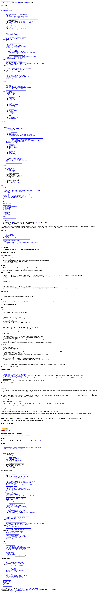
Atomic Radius (12, 97)
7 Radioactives (12, 151)
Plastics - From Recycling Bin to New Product (15, 75)
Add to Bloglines (6, 213)
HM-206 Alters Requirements (12, 161)
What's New (4, 187)
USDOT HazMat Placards (11, 142)
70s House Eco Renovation (9, 168)
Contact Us (5, 584)
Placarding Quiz (12, 155)
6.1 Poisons (11, 150)
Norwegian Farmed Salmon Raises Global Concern (19, 29)
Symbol (10, 116)
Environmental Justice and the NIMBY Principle (16, 50)
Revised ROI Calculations (14, 182)
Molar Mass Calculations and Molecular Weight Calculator (18, 87)
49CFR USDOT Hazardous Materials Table (15, 141)
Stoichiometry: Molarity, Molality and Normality (16, 88)
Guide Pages (11, 133)
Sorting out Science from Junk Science (14, 58)
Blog (2, 185)
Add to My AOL (6, 208)
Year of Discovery (12, 118)
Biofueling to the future (11, 33)
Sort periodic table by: (10, 555)
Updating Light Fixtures (14, 173)
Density (10, 103)
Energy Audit (11, 181)
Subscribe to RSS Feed (8, 203)
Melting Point (11, 112)
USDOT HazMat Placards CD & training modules (16, 157)
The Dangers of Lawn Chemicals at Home (15, 30)
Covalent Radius (12, 99)
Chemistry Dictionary (10, 93)
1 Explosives (11, 144)
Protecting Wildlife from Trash (12, 74)
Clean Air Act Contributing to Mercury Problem (16, 62)
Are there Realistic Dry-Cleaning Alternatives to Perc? (20, 22)
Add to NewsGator (7, 207)
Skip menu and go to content (7, 7)
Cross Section (11, 100)
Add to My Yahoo (7, 205)
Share (5, 433)
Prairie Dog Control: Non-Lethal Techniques (18, 53)
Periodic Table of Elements (11, 94)
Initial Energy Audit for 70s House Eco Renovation (14, 191)
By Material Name (10, 235)
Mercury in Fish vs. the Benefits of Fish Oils (18, 28)
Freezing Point (12, 106)
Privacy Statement (7, 580)
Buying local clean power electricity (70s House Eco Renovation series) (18, 192)
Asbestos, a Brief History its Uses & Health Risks (19, 16)
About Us (5, 582)
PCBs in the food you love (11, 26)
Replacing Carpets (12, 171)
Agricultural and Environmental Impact (17, 43)
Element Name (12, 113)
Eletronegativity (12, 105)
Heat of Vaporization (13, 107)
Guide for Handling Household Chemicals (12, 371)
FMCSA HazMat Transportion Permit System (15, 159)
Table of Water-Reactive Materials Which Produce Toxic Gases (22, 135)
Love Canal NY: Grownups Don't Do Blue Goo (16, 46)
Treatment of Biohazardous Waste (13, 77)
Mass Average (11, 111)
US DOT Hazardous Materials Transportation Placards (14, 376)
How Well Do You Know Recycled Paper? (15, 72)
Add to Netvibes (6, 212)
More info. (42, 440)
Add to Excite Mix (7, 214)
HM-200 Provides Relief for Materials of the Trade (16, 160)
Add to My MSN (6, 209)
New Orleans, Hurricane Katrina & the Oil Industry (17, 47)
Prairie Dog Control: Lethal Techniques (17, 55)
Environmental (4, 2)
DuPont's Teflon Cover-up (11, 23)
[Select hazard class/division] (13, 573)
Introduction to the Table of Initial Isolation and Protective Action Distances (27, 138)
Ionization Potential (13, 110)
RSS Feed (3, 201)
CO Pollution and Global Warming (13, 34)
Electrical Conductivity (13, 104)
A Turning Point (12, 44)
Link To (14, 433)
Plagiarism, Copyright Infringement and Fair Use (19, 590)
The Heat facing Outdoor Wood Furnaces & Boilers (17, 64)
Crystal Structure (12, 101)
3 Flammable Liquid (13, 146)
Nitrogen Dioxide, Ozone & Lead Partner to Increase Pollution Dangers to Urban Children (25, 63)
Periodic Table (6, 446)
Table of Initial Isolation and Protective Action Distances (20, 134)
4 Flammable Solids (13, 147)
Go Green (3, 165)
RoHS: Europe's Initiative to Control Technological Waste (18, 76)
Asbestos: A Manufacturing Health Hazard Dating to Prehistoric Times (23, 19)
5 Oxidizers (11, 148)
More (4, 198)
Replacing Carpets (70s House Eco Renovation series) (14, 196)
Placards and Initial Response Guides (11, 240)
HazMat (3, 121)
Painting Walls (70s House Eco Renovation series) (13, 195)
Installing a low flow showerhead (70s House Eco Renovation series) (17, 197)
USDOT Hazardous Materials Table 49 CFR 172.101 (14, 374)
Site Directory (6, 583)
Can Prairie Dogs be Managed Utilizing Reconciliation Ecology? (22, 56)
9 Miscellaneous (12, 153)
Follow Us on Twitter (7, 586)
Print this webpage (5, 220)
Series (10, 115)
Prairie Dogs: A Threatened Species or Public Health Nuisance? (22, 52)
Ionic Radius (11, 109)
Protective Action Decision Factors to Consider (21, 139)
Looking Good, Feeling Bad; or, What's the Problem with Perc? (22, 21)
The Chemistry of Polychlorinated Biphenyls (15, 86)
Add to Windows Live (8, 211)
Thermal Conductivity (13, 117)
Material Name (14, 132)
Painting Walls (12, 170)
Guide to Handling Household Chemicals (14, 71)
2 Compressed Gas (12, 145)
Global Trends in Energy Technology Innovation (16, 37)
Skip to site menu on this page (9, 218)
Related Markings (12, 154)
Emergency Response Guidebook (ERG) (14, 128)
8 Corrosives (11, 152)
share (4, 435)
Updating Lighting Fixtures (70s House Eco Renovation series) (16, 194)
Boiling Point (11, 98)
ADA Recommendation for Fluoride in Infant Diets (16, 14)
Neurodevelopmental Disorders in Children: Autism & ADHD (19, 25)
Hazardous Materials (17, 2)
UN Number (14, 130)
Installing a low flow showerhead (16, 175)
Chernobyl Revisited (13, 41)
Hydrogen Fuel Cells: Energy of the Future (15, 38)
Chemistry (9, 2)
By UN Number (9, 234)
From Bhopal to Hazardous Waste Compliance (15, 45)
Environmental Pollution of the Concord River (15, 69)
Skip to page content (7, 216)
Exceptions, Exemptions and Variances (14, 158)
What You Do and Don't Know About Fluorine (16, 90)
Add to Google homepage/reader (10, 206)
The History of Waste (10, 78)
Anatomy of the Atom (10, 85)
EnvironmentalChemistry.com (7, 1)
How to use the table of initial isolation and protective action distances (25, 140)
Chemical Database (10, 92)
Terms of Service (6, 581)
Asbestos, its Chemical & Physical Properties (18, 17)
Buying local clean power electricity (16, 177)
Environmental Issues (6, 10)
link (9, 435)
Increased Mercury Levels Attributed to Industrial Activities (18, 68)
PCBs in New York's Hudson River (13, 67)
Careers (26, 2)
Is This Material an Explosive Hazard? (14, 163)
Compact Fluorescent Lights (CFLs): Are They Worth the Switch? (20, 36)
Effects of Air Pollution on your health (14, 61)
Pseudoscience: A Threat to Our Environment (15, 57)
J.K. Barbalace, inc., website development (29, 588)
